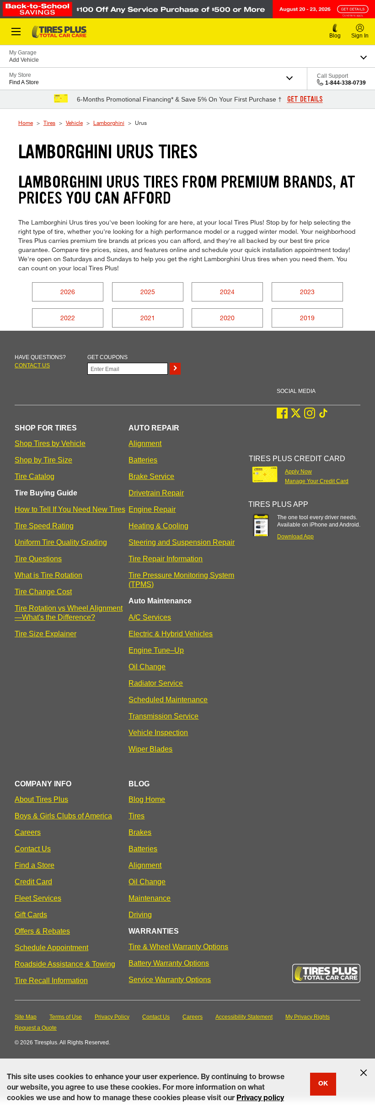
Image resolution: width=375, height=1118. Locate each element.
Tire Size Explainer (45, 634)
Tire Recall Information (51, 980)
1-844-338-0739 (345, 83)
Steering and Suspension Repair (182, 542)
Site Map (26, 1017)
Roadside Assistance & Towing (65, 964)
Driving (140, 915)
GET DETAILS (305, 99)
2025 (147, 292)
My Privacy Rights (307, 1017)
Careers (28, 832)
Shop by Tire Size (43, 460)
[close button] (363, 1072)
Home (25, 122)
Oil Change (147, 667)
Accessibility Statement (244, 1017)
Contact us (32, 365)
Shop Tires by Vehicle (50, 443)
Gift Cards (31, 915)
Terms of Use (65, 1017)
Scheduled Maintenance (168, 700)
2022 (67, 318)
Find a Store (34, 865)
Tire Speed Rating (44, 526)
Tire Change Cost (43, 592)
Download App (295, 536)
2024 (227, 292)
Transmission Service (163, 716)
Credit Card (33, 882)
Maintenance (150, 898)
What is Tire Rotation (48, 575)
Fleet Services (38, 898)
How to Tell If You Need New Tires (70, 509)
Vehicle (74, 122)
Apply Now (298, 471)
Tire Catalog (34, 476)
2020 (227, 318)
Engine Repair (152, 509)
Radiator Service (156, 683)
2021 (147, 318)
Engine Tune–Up (156, 650)
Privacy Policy (112, 1017)
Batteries (143, 460)
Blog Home (147, 799)
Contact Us (33, 849)
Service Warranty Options (170, 980)
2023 (307, 292)
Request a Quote (36, 1028)
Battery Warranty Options (169, 963)
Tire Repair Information (166, 559)
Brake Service (151, 476)
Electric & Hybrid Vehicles (171, 634)
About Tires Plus (41, 799)
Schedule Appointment (51, 947)
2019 (307, 318)
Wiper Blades (150, 749)
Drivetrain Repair (156, 493)
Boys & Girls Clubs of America (63, 816)
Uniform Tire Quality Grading (61, 542)
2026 (67, 292)
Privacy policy (260, 1098)
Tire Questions (38, 559)
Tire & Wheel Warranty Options (178, 947)
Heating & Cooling (158, 526)
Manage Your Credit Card (316, 481)
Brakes (140, 832)
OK (323, 1084)
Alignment (145, 443)
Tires (49, 122)
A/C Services (150, 617)
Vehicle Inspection (158, 732)
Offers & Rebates (42, 931)
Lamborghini (108, 122)
